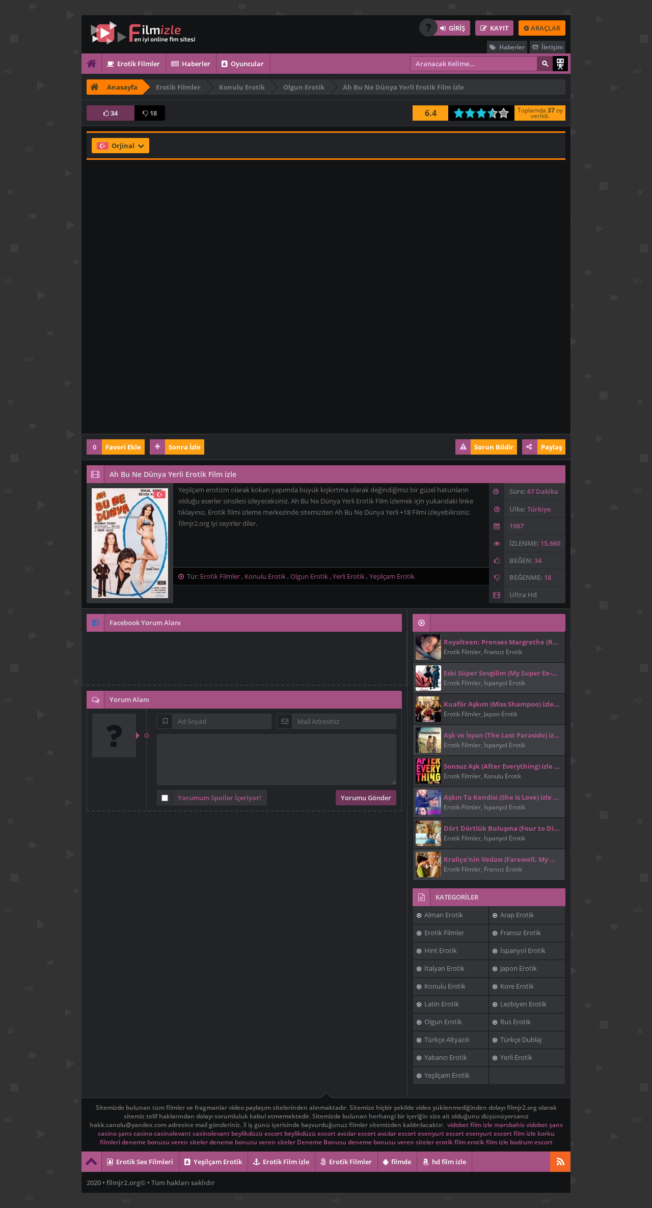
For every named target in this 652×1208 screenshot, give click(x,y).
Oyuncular (246, 63)
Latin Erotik (441, 1003)
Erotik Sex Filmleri (144, 1161)
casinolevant (172, 1133)
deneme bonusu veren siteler (165, 1142)
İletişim (551, 47)
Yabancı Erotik (445, 1057)
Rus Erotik (515, 1021)
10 (506, 113)
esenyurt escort (441, 1133)
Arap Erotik (516, 914)
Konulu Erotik (265, 576)
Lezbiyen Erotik (523, 1003)
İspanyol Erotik (522, 950)
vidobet (458, 1124)
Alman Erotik (443, 914)
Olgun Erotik (309, 576)
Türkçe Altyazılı (446, 1039)
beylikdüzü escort (257, 1133)
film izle (481, 1124)
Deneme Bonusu (321, 1142)
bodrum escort (531, 1142)
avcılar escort (356, 1133)
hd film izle (448, 1161)
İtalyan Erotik (444, 968)
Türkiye (539, 509)
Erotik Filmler (138, 63)
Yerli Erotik (349, 576)
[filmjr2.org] (150, 33)
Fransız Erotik (520, 932)
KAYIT (498, 28)
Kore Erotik (516, 986)
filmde (400, 1161)
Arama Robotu (560, 63)
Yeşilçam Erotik (392, 576)
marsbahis (509, 1124)
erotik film (451, 1142)
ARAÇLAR (544, 28)
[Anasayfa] (92, 63)
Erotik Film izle (285, 1161)
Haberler (511, 47)
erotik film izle (487, 1142)
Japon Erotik (518, 968)
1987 (516, 525)
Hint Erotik (440, 950)
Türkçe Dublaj (520, 1039)
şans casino (135, 1133)
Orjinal (124, 145)
